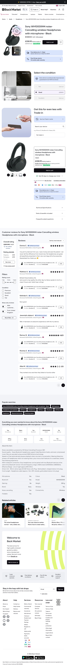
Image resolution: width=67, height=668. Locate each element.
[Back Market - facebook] (8, 620)
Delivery (15, 609)
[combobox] (49, 126)
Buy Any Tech (48, 180)
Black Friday (38, 618)
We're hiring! (6, 611)
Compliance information (59, 180)
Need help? (44, 9)
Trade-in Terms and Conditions (49, 613)
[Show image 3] (20, 175)
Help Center (16, 606)
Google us (14, 556)
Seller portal (27, 631)
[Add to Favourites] (61, 42)
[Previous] (8, 175)
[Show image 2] (16, 175)
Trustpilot (5, 614)
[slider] (3, 282)
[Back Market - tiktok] (8, 616)
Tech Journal (38, 604)
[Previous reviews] (58, 385)
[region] (33, 515)
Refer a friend (28, 604)
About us (5, 604)
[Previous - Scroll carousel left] (58, 500)
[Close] (65, 2)
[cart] (63, 9)
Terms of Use (49, 606)
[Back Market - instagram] (4, 616)
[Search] (23, 9)
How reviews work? (10, 266)
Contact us (16, 604)
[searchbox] (26, 9)
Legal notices (49, 633)
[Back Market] (11, 9)
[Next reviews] (63, 385)
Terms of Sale (49, 609)
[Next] (24, 175)
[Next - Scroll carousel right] (63, 500)
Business (53, 9)
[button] (16, 31)
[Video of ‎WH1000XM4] (16, 51)
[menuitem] (24, 14)
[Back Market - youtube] (4, 620)
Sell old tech (27, 613)
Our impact (6, 609)
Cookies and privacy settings (49, 619)
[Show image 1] (12, 175)
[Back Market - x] (4, 624)
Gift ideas (37, 615)
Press (4, 606)
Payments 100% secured (27, 636)
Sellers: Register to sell (27, 627)
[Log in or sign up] (59, 9)
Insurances (27, 611)
